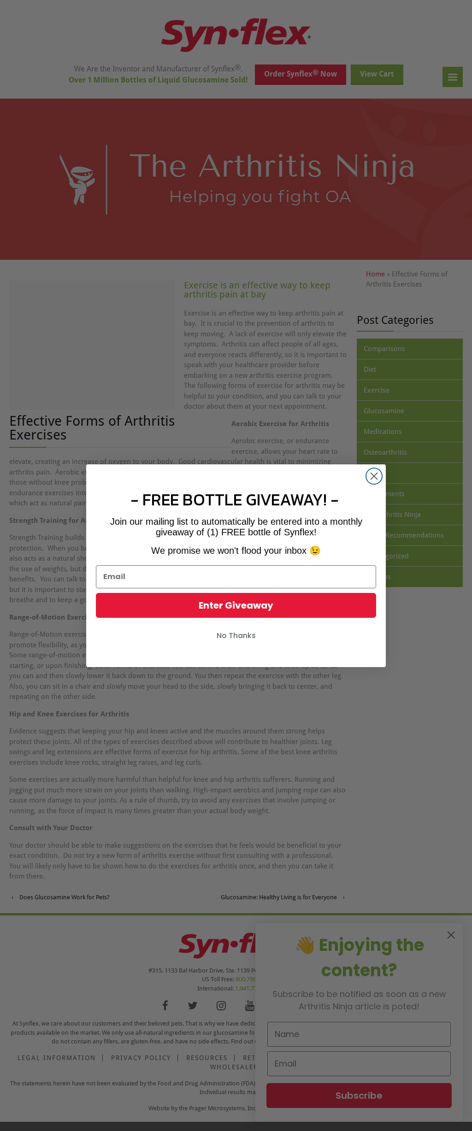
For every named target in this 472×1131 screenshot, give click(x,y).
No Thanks (236, 635)
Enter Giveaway (236, 605)
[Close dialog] (374, 476)
